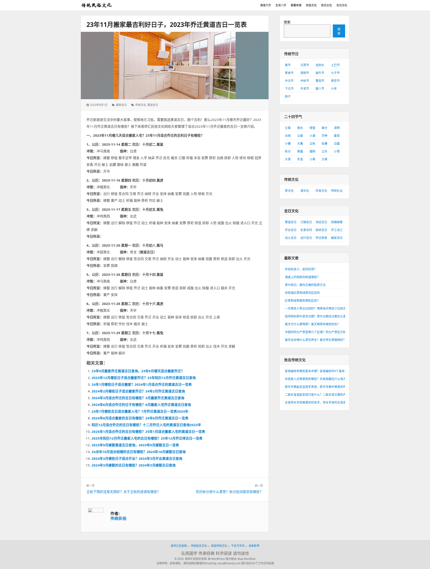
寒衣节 (335, 81)
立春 (288, 128)
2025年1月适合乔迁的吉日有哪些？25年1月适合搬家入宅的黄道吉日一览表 (148, 431)
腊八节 (320, 88)
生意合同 (306, 230)
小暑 (288, 143)
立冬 (324, 151)
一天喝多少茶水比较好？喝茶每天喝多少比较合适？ (318, 308)
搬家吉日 (121, 105)
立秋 (312, 143)
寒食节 (289, 73)
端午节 (320, 73)
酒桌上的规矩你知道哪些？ (302, 277)
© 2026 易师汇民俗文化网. (190, 559)
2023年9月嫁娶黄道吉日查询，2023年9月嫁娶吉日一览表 (135, 445)
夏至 (337, 135)
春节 (288, 65)
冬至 (300, 159)
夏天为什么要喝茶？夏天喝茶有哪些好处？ (312, 324)
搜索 (287, 22)
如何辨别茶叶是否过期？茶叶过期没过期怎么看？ (317, 316)
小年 (334, 88)
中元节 (289, 81)
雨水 (300, 128)
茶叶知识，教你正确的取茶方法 (305, 285)
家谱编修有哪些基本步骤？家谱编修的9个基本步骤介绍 (320, 371)
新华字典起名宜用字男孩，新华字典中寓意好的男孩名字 (321, 387)
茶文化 (289, 190)
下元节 (289, 88)
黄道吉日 (152, 105)
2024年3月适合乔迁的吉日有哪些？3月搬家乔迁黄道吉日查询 (138, 398)
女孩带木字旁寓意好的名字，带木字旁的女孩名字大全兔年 (323, 402)
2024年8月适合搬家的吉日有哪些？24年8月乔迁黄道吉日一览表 (140, 418)
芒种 (324, 135)
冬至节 (304, 88)
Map (240, 559)
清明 (337, 128)
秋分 (288, 151)
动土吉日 (291, 238)
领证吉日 (321, 222)
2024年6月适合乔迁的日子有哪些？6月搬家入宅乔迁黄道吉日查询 (141, 404)
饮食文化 (321, 190)
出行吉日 (306, 238)
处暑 (324, 143)
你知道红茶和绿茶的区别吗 (302, 293)
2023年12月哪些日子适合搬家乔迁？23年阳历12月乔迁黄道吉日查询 (144, 377)
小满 (312, 135)
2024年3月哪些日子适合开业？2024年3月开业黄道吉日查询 (137, 458)
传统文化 (140, 105)
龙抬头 (320, 65)
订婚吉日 (306, 222)
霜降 (312, 151)
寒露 (300, 151)
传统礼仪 (337, 190)
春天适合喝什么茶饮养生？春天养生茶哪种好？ (315, 340)
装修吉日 (321, 230)
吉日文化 (291, 210)
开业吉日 (291, 230)
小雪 (337, 151)
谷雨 (288, 135)
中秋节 (304, 81)
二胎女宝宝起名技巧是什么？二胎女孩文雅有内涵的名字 (321, 394)
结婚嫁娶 (337, 222)
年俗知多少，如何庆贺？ (301, 269)
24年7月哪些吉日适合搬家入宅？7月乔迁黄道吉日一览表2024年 (140, 411)
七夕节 (335, 73)
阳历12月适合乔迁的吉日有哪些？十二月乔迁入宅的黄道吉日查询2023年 (146, 424)
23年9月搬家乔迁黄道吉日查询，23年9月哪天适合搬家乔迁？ (138, 371)
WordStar (250, 559)
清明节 (304, 73)
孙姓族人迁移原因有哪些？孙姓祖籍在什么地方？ (317, 379)
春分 (324, 128)
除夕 (288, 96)
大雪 (288, 159)
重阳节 (320, 81)
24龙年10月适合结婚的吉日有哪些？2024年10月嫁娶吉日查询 (139, 451)
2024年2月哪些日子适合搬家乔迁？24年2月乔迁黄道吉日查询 (138, 391)
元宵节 (304, 65)
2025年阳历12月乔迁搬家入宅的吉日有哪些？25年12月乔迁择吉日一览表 (147, 438)
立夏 (300, 135)
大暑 (300, 143)
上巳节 (335, 65)
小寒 (312, 159)
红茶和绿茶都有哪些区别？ (302, 300)
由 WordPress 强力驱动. (222, 559)
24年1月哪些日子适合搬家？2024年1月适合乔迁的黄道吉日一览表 (142, 384)
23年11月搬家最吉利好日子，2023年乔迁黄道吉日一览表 (166, 24)
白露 (337, 143)
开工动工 (337, 230)
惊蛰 (312, 128)
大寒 (324, 159)
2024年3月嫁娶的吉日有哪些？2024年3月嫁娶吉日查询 (134, 465)
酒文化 (304, 190)
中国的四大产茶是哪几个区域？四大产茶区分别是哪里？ (321, 332)
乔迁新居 (321, 238)
